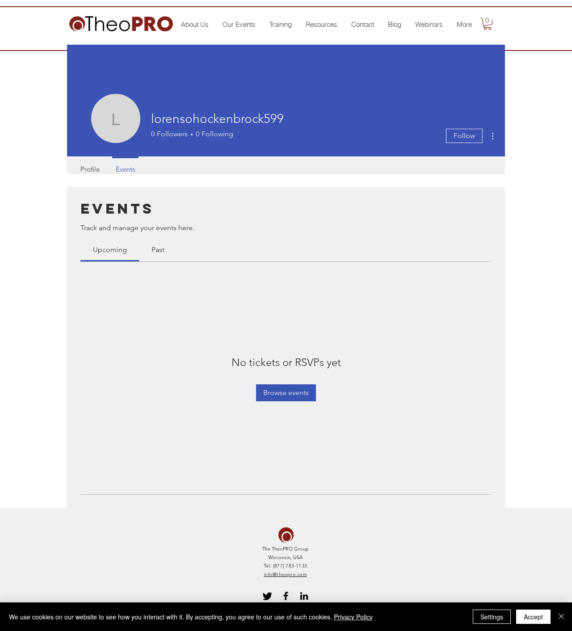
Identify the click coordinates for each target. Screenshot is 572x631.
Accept (533, 616)
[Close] (561, 617)
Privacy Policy (353, 616)
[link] (110, 249)
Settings (491, 616)
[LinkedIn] (304, 596)
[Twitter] (267, 596)
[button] (194, 24)
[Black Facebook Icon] (285, 596)
